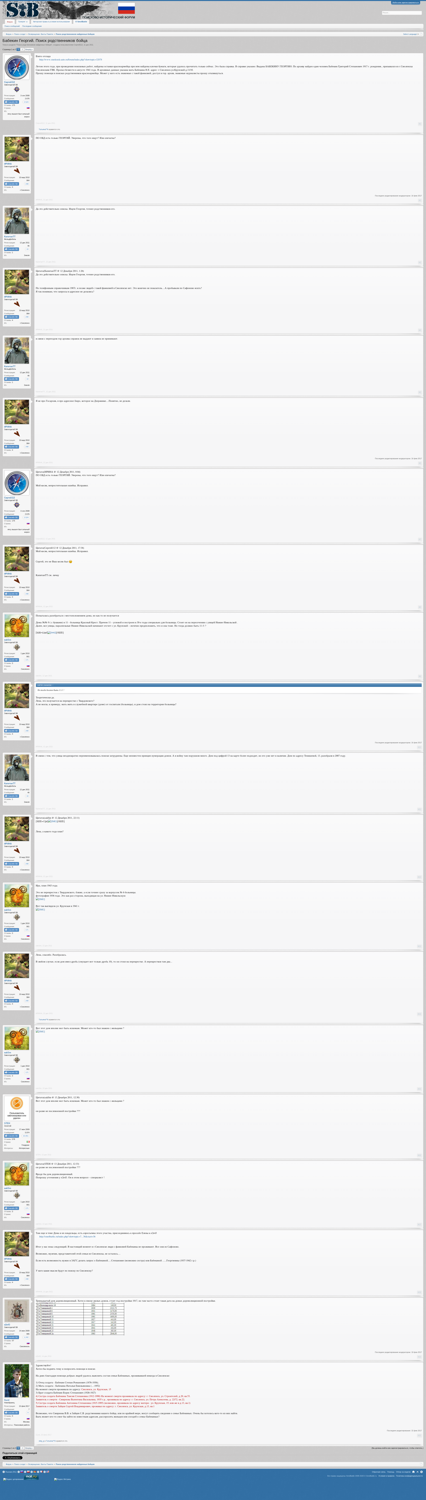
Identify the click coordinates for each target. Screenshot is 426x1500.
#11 (419, 809)
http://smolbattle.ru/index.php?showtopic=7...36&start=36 (67, 1236)
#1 (420, 124)
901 (27, 657)
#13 (419, 946)
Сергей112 (78, 45)
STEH (38, 1155)
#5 (420, 392)
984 (27, 180)
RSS (421, 1472)
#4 (420, 330)
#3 (420, 262)
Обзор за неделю (403, 1472)
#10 (419, 747)
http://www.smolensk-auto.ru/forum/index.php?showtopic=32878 (70, 59)
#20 (419, 1435)
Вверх (417, 1472)
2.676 (27, 99)
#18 (419, 1292)
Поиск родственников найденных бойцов (34, 45)
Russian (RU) (11, 1472)
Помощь (390, 1472)
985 (27, 1334)
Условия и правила (386, 1476)
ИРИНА (39, 200)
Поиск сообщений (12, 26)
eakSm (38, 676)
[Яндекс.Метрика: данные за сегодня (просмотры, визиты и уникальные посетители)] (62, 1479)
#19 (419, 1357)
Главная (413, 1472)
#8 (420, 607)
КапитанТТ (40, 262)
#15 (419, 1089)
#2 (420, 200)
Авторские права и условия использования (51, 22)
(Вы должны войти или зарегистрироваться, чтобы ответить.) (398, 1448)
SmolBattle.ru (371, 1476)
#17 (419, 1225)
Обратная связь (379, 1472)
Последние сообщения (32, 26)
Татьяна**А (43, 129)
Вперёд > (29, 49)
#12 (419, 877)
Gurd (38, 1435)
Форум (10, 22)
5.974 (27, 1133)
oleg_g (41, 1441)
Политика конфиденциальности (409, 1476)
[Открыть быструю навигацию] (421, 34)
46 (28, 246)
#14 (419, 1014)
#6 (420, 463)
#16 (419, 1155)
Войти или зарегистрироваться (406, 2)
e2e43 (38, 1356)
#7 (420, 539)
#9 (420, 676)
